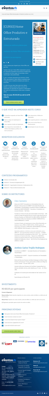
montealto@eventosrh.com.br (40, 371)
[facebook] (6, 62)
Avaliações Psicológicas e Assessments (24, 380)
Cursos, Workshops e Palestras (23, 384)
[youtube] (8, 62)
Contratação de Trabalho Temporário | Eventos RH (24, 366)
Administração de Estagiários (22, 375)
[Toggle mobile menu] (46, 8)
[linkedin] (4, 62)
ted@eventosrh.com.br (41, 59)
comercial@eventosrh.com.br (8, 385)
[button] (24, 180)
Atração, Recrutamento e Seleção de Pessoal (24, 362)
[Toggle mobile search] (44, 8)
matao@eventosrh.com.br (39, 367)
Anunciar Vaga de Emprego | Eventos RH (24, 371)
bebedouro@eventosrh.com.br (40, 363)
